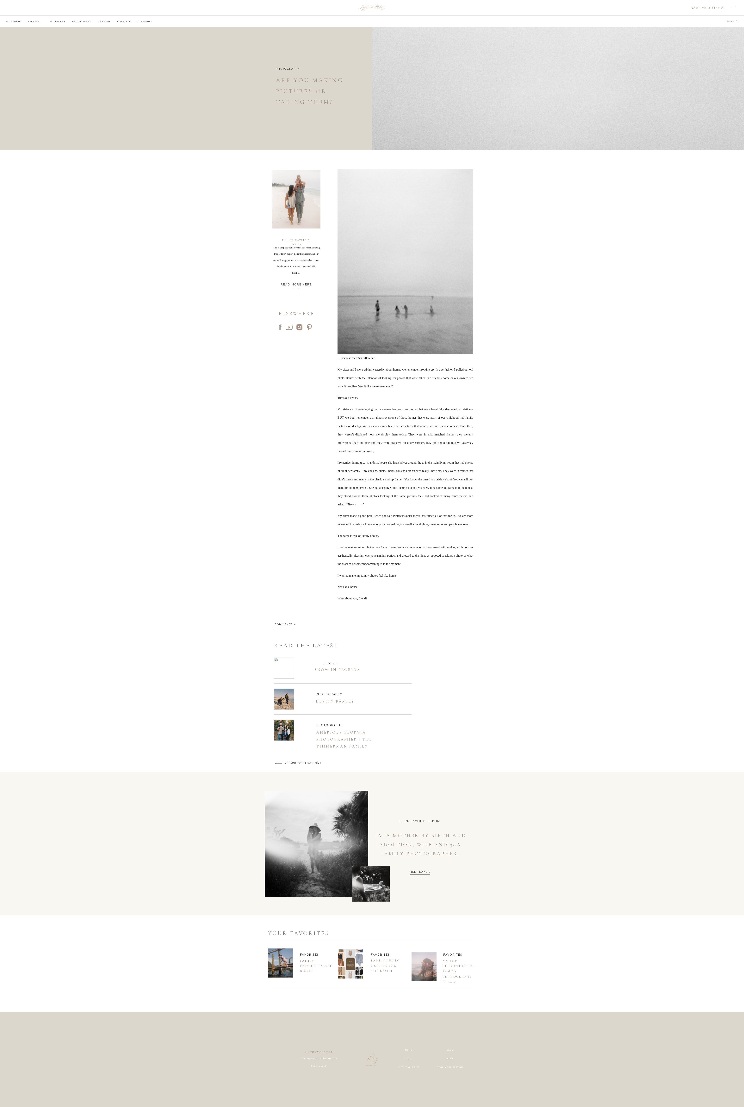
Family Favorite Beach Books (316, 966)
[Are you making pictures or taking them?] (558, 88)
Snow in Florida (337, 669)
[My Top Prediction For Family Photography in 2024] (424, 966)
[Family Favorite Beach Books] (280, 963)
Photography (288, 68)
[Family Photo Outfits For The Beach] (350, 964)
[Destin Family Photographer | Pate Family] (284, 699)
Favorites (309, 954)
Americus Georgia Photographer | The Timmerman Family (344, 739)
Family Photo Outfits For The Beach (385, 966)
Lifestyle (330, 663)
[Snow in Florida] (284, 668)
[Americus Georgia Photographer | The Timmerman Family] (284, 730)
